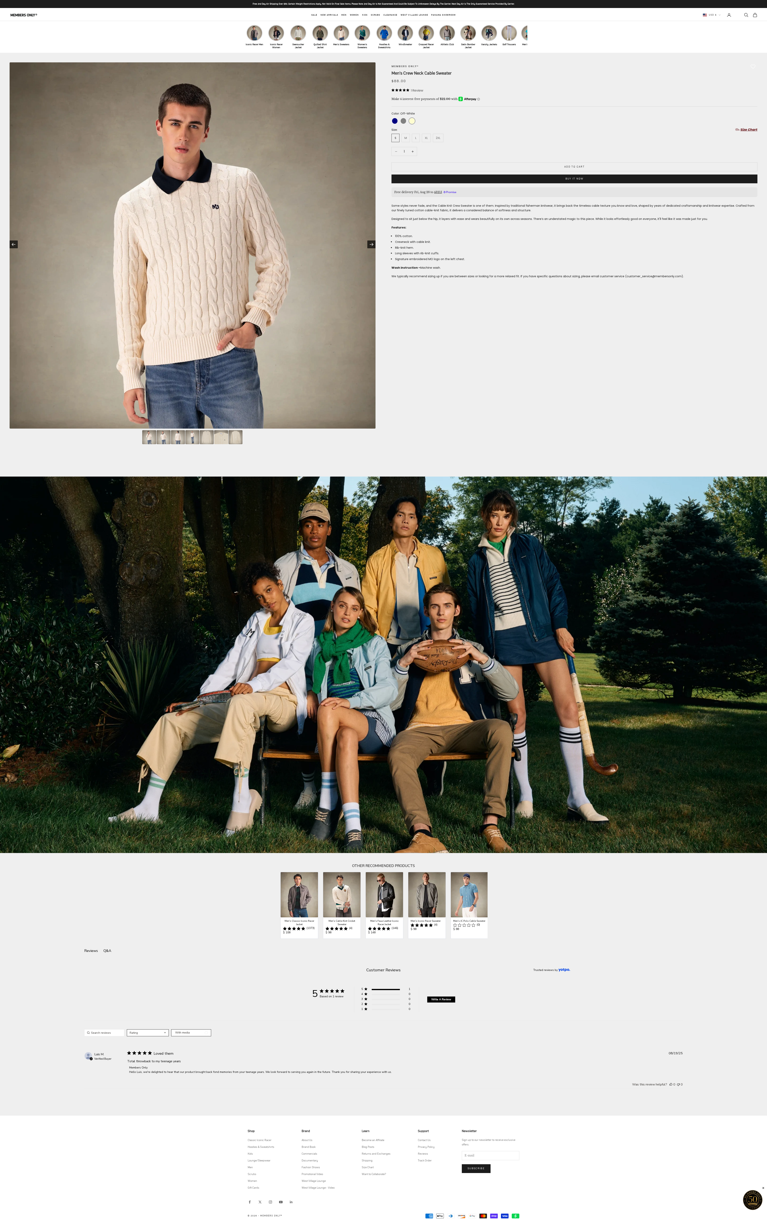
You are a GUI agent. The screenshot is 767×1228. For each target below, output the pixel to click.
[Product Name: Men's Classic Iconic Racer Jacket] (299, 905)
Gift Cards (253, 1187)
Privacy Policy (426, 1147)
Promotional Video (312, 1174)
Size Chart (368, 1167)
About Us (307, 1140)
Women (354, 15)
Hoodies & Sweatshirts (261, 1147)
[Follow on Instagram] (270, 1202)
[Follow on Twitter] (260, 1202)
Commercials (309, 1153)
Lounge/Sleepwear (259, 1160)
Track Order (425, 1160)
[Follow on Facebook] (250, 1202)
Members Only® (405, 66)
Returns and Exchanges (376, 1153)
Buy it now (574, 179)
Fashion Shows (311, 1167)
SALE (314, 15)
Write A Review (441, 999)
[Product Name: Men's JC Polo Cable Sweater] (469, 905)
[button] (385, 989)
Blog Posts (368, 1147)
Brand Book (309, 1147)
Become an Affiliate (373, 1140)
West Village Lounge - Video (318, 1187)
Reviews (423, 1153)
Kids (365, 15)
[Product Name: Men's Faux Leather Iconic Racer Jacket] (384, 905)
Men (344, 15)
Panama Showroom (443, 15)
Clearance (390, 15)
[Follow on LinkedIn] (291, 1202)
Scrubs (375, 15)
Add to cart (574, 167)
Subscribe (476, 1168)
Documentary (310, 1160)
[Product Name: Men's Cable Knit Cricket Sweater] (342, 905)
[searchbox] (104, 1032)
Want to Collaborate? (374, 1174)
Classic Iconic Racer (259, 1140)
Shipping (367, 1160)
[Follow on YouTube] (281, 1202)
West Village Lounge (414, 15)
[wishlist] (737, 15)
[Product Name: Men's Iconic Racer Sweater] (427, 905)
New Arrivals (329, 15)
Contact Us (424, 1140)
